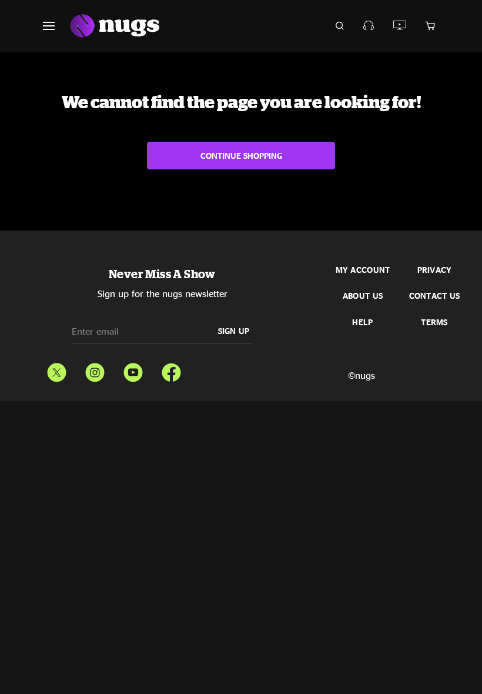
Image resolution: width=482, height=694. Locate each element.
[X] (56, 370)
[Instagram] (95, 370)
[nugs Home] (115, 26)
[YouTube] (133, 370)
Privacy (434, 270)
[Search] (339, 26)
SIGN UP (234, 330)
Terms (434, 322)
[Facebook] (171, 370)
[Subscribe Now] (368, 25)
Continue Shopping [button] (241, 155)
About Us (363, 296)
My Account (363, 270)
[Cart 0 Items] (430, 26)
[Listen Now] (400, 25)
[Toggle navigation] (56, 26)
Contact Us (434, 296)
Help (362, 322)
